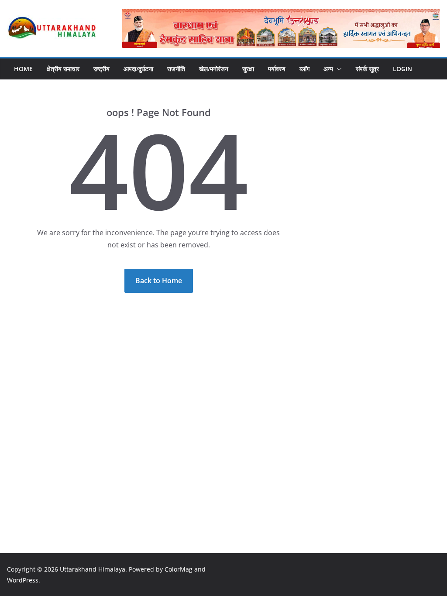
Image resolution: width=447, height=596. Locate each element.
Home (23, 69)
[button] (337, 69)
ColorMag (179, 569)
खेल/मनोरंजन (213, 69)
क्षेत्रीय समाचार (63, 69)
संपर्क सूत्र (367, 69)
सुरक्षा (248, 69)
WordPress (22, 580)
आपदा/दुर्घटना (138, 69)
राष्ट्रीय (101, 69)
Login (402, 69)
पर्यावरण (276, 69)
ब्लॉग (304, 69)
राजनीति (176, 69)
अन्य (328, 69)
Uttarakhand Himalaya (92, 569)
